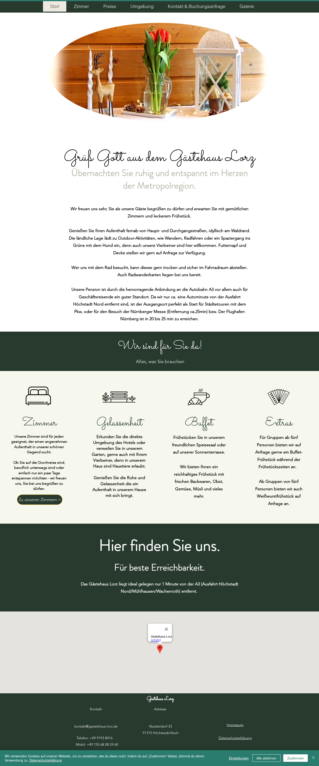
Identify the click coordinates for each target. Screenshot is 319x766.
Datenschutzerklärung (45, 760)
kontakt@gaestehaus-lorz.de (95, 726)
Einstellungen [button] (239, 758)
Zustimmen (295, 758)
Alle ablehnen (266, 758)
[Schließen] (313, 758)
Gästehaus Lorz (160, 699)
